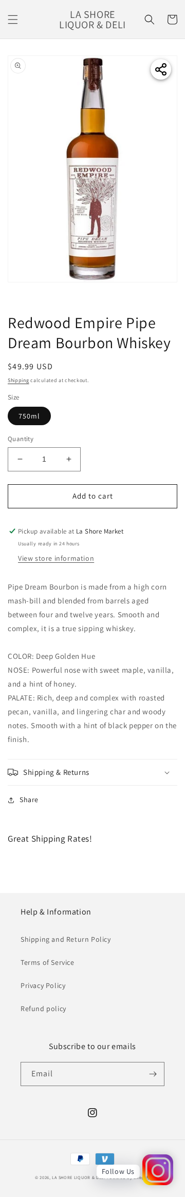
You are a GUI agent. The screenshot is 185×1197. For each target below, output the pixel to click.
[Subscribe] (152, 1074)
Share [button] (29, 799)
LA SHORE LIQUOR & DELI (78, 1177)
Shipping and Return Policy (66, 939)
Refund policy (43, 1008)
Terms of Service (48, 962)
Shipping (18, 380)
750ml (29, 416)
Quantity (20, 438)
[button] (13, 19)
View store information (56, 558)
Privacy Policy (43, 985)
